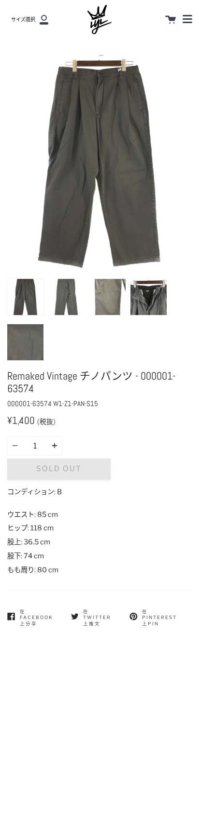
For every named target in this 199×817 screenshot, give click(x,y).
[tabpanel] (99, 163)
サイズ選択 (23, 19)
